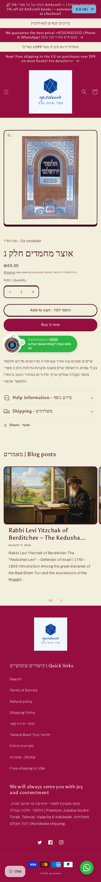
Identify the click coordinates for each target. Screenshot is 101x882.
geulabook (55, 873)
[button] (6, 91)
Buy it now (50, 325)
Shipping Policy (22, 713)
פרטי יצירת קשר (22, 724)
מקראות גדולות (22, 746)
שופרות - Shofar (23, 757)
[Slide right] (61, 600)
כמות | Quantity (15, 280)
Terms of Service (24, 690)
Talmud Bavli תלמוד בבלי (30, 735)
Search (16, 679)
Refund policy (21, 701)
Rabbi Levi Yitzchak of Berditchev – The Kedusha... (47, 534)
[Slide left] (39, 600)
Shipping (9, 272)
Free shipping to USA (27, 768)
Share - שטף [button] (19, 425)
